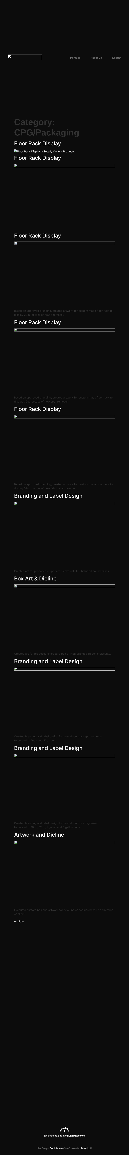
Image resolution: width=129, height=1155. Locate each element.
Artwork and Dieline (39, 834)
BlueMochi (86, 1148)
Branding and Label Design (48, 495)
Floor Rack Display (37, 143)
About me (96, 57)
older (19, 921)
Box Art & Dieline (35, 578)
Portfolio (75, 57)
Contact (116, 57)
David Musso (56, 1148)
